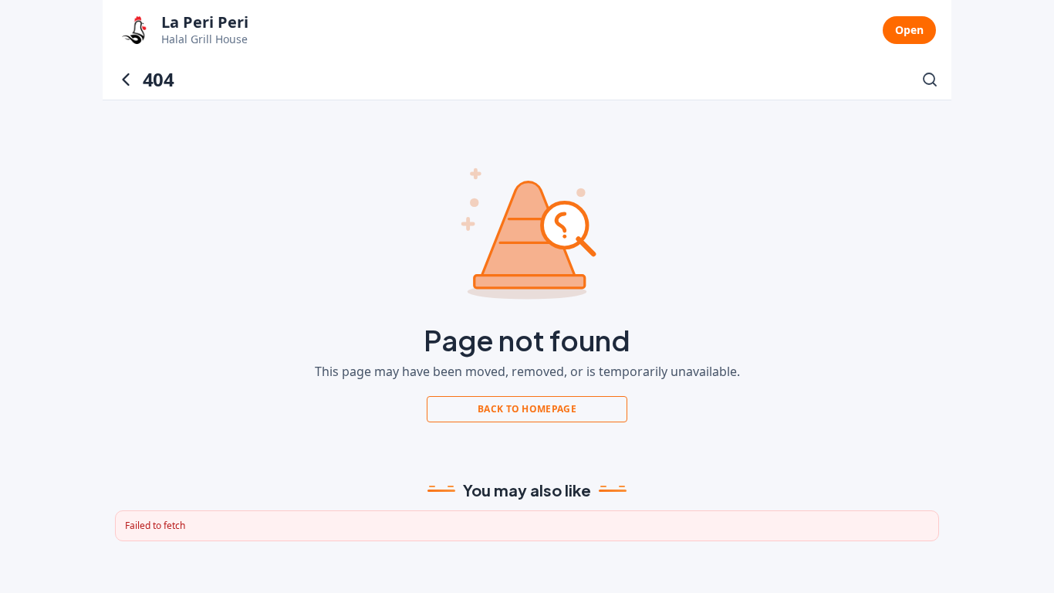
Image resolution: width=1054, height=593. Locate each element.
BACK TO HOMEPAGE (527, 408)
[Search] (930, 79)
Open (909, 29)
